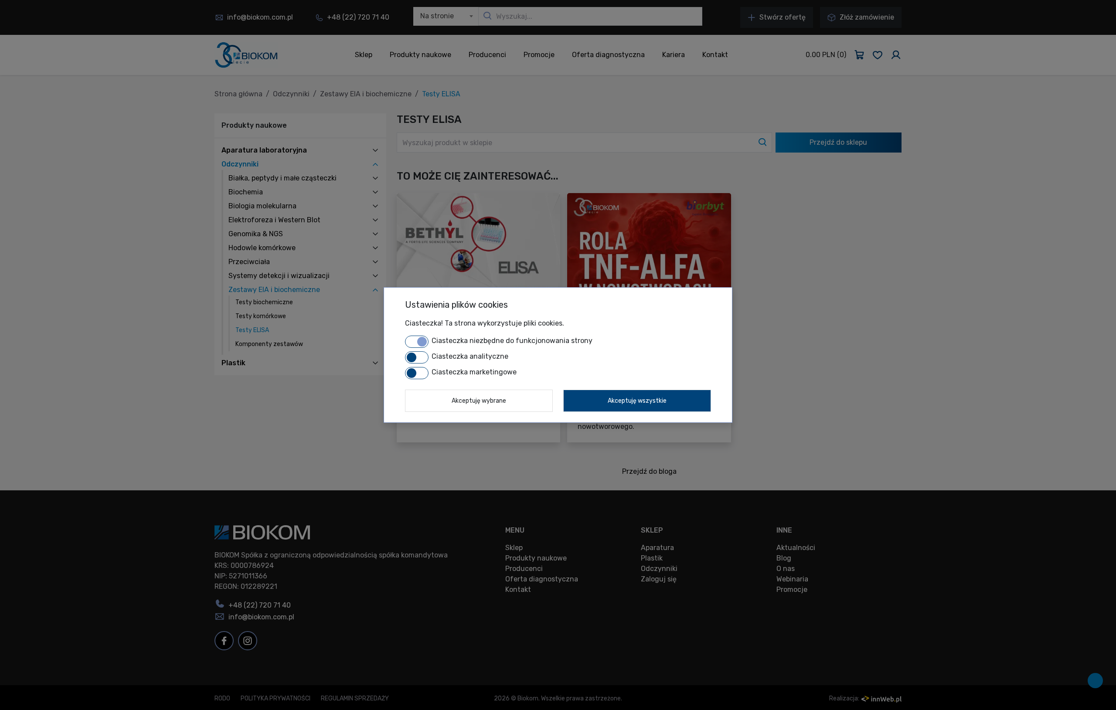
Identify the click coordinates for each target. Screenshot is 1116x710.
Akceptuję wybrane (479, 400)
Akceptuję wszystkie (637, 400)
